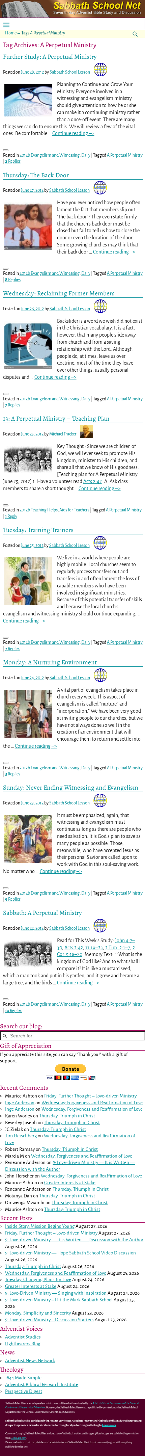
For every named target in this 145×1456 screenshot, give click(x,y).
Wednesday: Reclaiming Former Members (59, 293)
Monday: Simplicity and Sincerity (38, 1313)
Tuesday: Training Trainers (38, 529)
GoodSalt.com (18, 1438)
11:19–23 (94, 947)
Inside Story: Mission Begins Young (40, 1226)
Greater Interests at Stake (69, 1182)
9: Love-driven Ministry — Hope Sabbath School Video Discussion (70, 1252)
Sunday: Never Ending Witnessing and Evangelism (70, 787)
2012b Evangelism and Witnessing (50, 155)
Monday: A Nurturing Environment (50, 662)
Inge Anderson (19, 1102)
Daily (85, 155)
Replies (13, 161)
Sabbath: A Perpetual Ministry (42, 912)
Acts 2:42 (92, 481)
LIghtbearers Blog (22, 1343)
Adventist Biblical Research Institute (41, 1384)
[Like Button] (5, 150)
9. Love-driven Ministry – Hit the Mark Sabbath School (59, 1299)
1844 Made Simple (23, 1377)
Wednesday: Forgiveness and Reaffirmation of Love (92, 1102)
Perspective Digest (23, 1391)
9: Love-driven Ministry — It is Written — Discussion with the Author (74, 1239)
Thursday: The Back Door (36, 175)
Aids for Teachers (74, 510)
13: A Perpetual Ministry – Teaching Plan (56, 418)
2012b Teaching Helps (39, 510)
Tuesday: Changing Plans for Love (38, 1279)
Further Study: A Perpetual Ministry (50, 56)
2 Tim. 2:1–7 (117, 947)
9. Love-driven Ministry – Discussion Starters (49, 1319)
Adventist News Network (30, 1360)
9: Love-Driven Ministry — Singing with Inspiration (56, 1293)
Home (11, 33)
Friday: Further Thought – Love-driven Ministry (90, 1095)
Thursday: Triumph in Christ (67, 1115)
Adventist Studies (23, 1337)
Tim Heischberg (21, 1135)
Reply (11, 516)
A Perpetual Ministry (125, 155)
